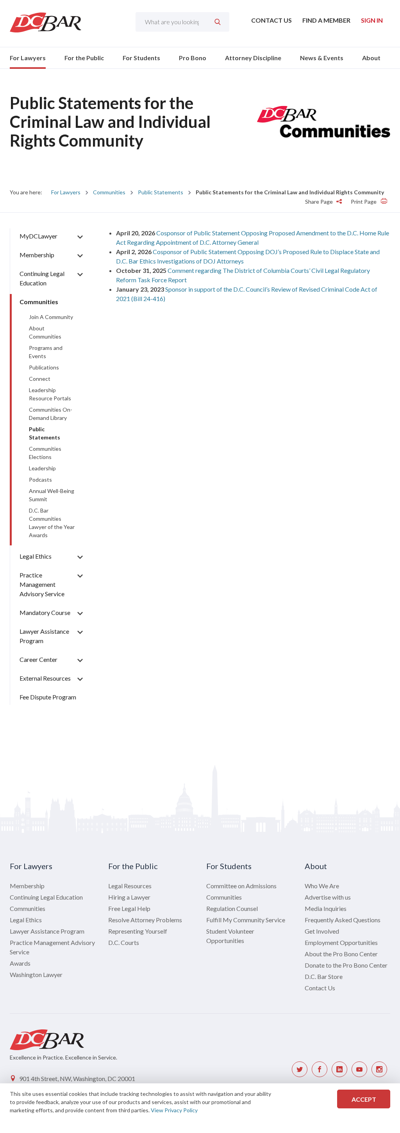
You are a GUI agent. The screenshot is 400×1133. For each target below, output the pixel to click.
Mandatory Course (45, 612)
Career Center (38, 659)
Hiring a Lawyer (129, 897)
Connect (39, 378)
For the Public (84, 57)
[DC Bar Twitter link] (299, 1069)
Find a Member (326, 20)
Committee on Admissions (241, 885)
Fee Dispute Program (48, 697)
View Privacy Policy (174, 1110)
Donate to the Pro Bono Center (346, 965)
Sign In (372, 20)
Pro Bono (192, 57)
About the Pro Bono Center (341, 953)
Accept (364, 1099)
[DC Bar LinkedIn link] (339, 1069)
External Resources (45, 678)
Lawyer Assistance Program (47, 931)
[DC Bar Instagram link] (379, 1069)
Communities (109, 192)
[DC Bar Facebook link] (319, 1069)
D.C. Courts (123, 942)
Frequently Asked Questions (342, 919)
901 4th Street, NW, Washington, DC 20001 (77, 1078)
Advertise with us (328, 897)
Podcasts (40, 479)
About (371, 57)
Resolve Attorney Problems (145, 919)
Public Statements (160, 192)
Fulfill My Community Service (245, 919)
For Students (141, 57)
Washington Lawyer (36, 974)
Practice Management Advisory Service (42, 584)
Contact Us (271, 20)
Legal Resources (130, 885)
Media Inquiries (325, 908)
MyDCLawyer (38, 236)
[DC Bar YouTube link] (359, 1069)
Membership (37, 254)
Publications (44, 367)
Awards (20, 963)
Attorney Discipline (253, 57)
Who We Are (322, 885)
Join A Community (51, 317)
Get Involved (322, 931)
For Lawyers (28, 57)
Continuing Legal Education (46, 897)
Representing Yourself (137, 931)
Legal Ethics (36, 556)
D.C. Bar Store (324, 976)
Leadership (42, 468)
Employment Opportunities (341, 942)
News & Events (321, 57)
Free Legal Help (129, 908)
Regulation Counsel (232, 908)
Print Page (364, 201)
